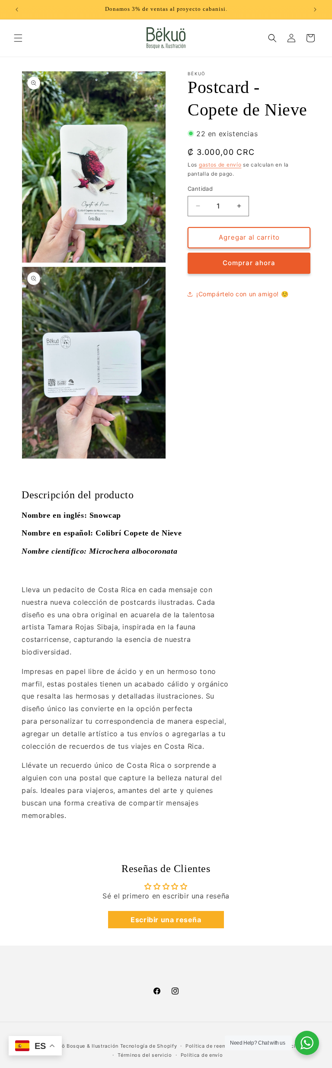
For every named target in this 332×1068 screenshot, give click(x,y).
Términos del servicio (145, 1055)
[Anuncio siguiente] (315, 9)
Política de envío (202, 1055)
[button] (18, 38)
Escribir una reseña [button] (166, 919)
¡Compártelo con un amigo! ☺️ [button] (242, 294)
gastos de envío (220, 164)
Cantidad (200, 188)
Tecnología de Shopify (148, 1046)
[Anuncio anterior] (16, 9)
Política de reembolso (213, 1046)
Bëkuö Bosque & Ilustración (85, 1046)
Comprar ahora (249, 263)
